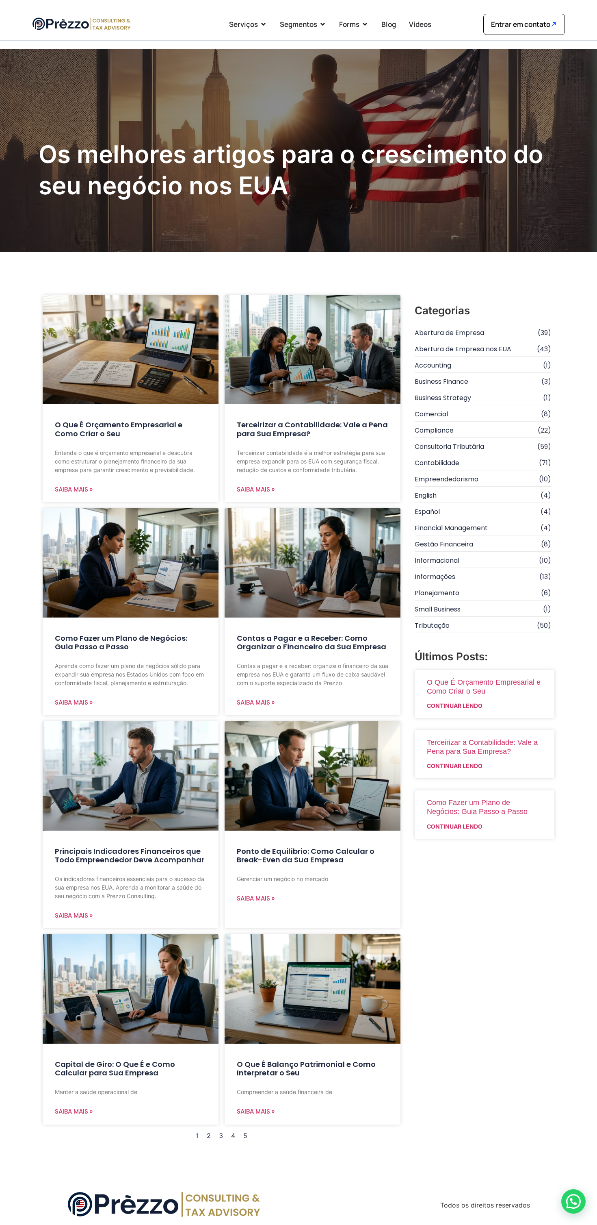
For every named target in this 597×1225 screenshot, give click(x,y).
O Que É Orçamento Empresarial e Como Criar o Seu (118, 429)
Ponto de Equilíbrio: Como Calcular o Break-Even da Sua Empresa (305, 855)
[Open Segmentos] (322, 24)
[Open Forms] (364, 24)
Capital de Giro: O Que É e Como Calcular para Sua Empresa (115, 1068)
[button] (573, 1201)
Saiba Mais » (74, 489)
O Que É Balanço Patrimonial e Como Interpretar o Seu (306, 1068)
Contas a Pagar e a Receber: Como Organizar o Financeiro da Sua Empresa (311, 642)
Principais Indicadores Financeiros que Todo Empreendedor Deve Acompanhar (129, 855)
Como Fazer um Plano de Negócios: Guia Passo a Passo (121, 642)
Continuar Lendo (454, 705)
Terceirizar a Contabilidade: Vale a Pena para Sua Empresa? (312, 429)
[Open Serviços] (263, 24)
